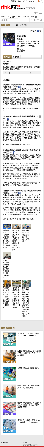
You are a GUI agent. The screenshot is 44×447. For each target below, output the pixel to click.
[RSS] (34, 20)
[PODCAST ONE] (38, 20)
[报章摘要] (22, 415)
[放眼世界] (22, 397)
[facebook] (31, 20)
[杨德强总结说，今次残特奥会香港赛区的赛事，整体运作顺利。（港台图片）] (7, 225)
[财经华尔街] (22, 363)
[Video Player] (22, 72)
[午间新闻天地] (22, 432)
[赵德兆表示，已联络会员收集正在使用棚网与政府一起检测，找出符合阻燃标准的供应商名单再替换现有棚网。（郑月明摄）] (27, 281)
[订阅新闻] (41, 20)
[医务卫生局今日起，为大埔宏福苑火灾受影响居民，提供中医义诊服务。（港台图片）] (17, 225)
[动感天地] (22, 380)
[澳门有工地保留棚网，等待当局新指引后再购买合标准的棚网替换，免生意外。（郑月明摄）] (17, 281)
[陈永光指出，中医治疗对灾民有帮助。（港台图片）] (27, 225)
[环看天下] (22, 345)
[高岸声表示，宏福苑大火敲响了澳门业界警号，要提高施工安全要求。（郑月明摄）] (7, 281)
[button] (5, 73)
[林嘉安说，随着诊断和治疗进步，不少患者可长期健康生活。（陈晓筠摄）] (7, 253)
